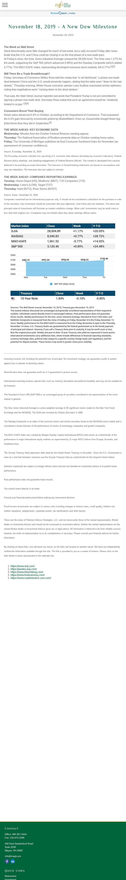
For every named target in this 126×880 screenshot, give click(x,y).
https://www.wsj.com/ (22, 566)
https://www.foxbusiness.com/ (27, 575)
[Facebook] (7, 861)
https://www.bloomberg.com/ (26, 572)
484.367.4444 (19, 834)
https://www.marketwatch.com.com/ (30, 578)
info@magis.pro (13, 856)
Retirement (10, 876)
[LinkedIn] (12, 861)
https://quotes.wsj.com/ (23, 569)
